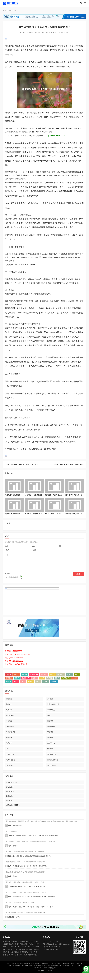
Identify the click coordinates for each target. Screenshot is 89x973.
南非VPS (50, 737)
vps (42, 678)
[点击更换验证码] (21, 577)
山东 (38, 681)
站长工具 (65, 678)
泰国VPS (50, 721)
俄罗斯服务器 (10, 760)
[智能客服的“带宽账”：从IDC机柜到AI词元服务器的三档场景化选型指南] (74, 505)
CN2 (49, 678)
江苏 (17, 678)
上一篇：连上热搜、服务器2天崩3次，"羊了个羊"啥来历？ (25, 464)
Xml (72, 965)
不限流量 (9, 721)
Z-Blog (49, 970)
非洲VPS (9, 737)
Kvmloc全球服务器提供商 (48, 968)
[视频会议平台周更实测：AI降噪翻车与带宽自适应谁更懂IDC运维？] (14, 505)
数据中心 (26, 678)
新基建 (9, 678)
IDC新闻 (60, 674)
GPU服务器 (10, 726)
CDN (48, 715)
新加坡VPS (51, 726)
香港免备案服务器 (53, 704)
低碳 (69, 674)
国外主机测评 (51, 765)
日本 (23, 681)
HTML (78, 965)
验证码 (8, 573)
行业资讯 (13, 10)
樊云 (8, 681)
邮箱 (34, 546)
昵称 (7, 546)
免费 (30, 681)
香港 (45, 681)
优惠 (16, 674)
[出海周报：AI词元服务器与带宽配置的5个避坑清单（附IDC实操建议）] (34, 486)
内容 (7, 555)
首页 (6, 10)
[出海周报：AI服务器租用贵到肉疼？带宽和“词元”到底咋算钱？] (54, 486)
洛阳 (35, 678)
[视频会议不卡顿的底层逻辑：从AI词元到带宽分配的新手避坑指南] (34, 505)
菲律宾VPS (51, 743)
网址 (60, 546)
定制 (24, 674)
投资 (77, 674)
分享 (57, 678)
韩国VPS (9, 704)
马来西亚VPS (10, 732)
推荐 (8, 674)
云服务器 (34, 674)
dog (16, 681)
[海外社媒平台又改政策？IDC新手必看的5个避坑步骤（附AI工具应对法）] (14, 486)
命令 (74, 678)
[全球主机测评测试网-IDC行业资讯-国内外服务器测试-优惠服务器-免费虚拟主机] (10, 3)
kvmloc (54, 681)
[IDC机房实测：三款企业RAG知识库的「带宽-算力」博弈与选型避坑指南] (54, 505)
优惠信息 (9, 699)
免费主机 (9, 710)
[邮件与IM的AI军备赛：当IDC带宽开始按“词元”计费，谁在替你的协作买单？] (74, 486)
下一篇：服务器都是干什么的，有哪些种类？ (69, 464)
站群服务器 (10, 715)
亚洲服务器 (51, 710)
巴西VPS (9, 743)
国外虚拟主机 (51, 754)
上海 (52, 674)
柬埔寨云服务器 (52, 760)
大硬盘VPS (10, 754)
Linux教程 (9, 765)
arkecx (44, 674)
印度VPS (50, 732)
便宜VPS (50, 749)
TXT (75, 965)
